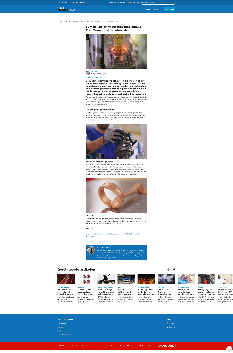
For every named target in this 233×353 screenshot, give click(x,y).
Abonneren (121, 2)
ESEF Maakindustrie (65, 335)
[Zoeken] (173, 3)
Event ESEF (66, 2)
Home (59, 2)
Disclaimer (75, 346)
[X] (100, 241)
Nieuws (85, 2)
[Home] (67, 9)
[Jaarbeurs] (166, 345)
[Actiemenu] (229, 349)
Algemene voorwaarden (89, 346)
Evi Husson (95, 72)
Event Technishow (76, 2)
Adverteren (112, 2)
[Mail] (92, 241)
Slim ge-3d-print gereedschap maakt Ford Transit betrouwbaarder (95, 21)
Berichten (67, 21)
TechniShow (62, 331)
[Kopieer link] (107, 241)
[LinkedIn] (96, 241)
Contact (129, 2)
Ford (91, 229)
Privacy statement (105, 346)
